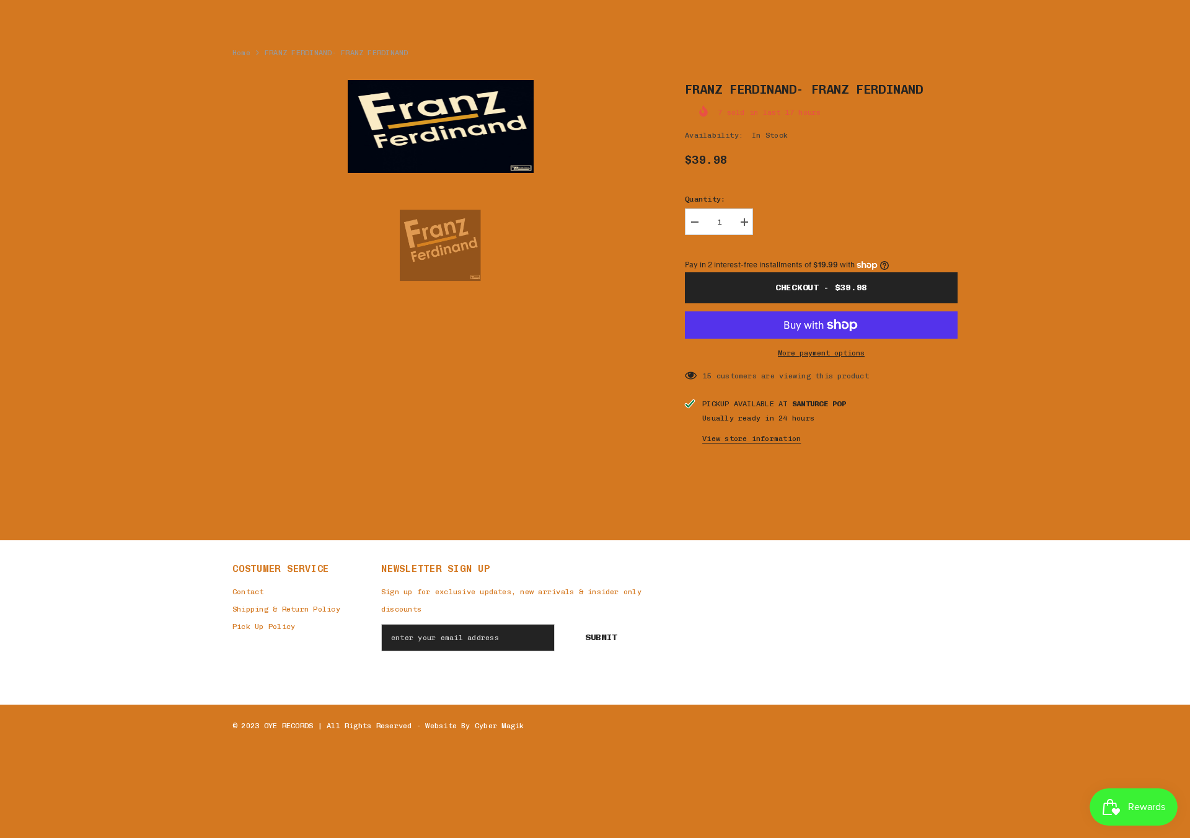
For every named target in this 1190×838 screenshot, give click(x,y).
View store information (751, 438)
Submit (601, 637)
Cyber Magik (499, 725)
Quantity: (705, 199)
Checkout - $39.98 (821, 287)
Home (241, 52)
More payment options (821, 353)
